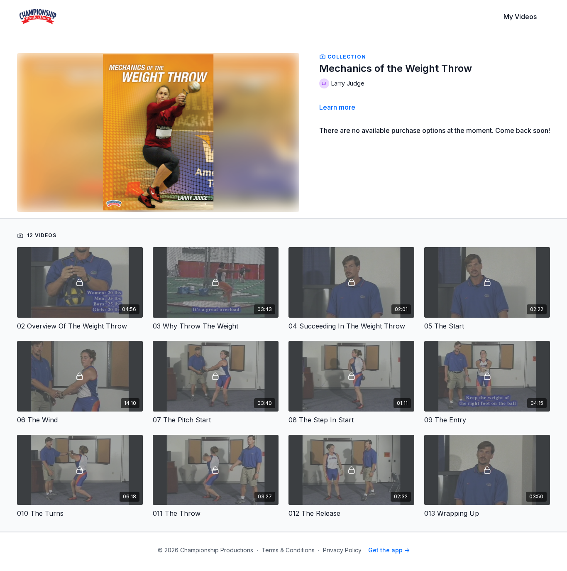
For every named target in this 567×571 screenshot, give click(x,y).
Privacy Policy (342, 550)
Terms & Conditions (288, 550)
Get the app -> (389, 550)
